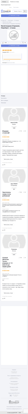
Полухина (14, 249)
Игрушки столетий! (5, 132)
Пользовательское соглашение (14, 406)
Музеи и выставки (11, 62)
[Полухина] (14, 241)
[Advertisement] (14, 79)
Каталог (4, 1)
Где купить (4, 98)
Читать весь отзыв (8, 159)
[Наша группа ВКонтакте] (11, 396)
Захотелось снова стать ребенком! (6, 194)
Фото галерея (4, 100)
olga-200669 (14, 183)
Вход (10, 7)
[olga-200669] (14, 176)
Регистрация (16, 7)
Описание (3, 102)
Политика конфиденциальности (14, 408)
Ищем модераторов (5, 4)
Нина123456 (14, 122)
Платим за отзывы (14, 1)
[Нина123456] (14, 115)
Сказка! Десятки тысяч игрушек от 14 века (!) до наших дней (7, 262)
